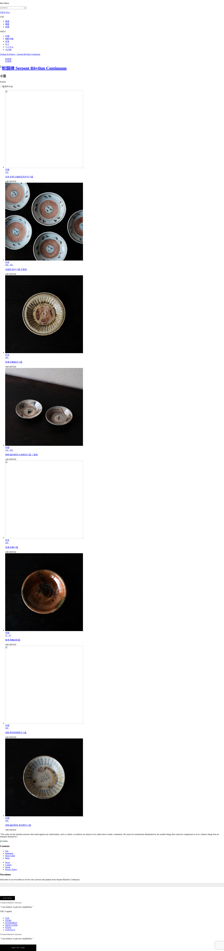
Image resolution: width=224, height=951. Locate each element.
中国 (7, 36)
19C (11, 265)
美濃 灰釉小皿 (11, 547)
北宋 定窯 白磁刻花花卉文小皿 (19, 177)
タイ (7, 44)
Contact (8, 865)
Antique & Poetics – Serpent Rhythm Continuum (20, 54)
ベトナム (9, 47)
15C (7, 450)
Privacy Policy (11, 869)
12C (7, 172)
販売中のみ (8, 86)
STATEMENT (11, 923)
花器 (7, 27)
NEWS (8, 927)
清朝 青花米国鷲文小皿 (15, 732)
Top (6, 851)
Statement (9, 853)
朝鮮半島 (9, 39)
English (8, 59)
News (7, 862)
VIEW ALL (5, 12)
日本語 (8, 61)
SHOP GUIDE (11, 925)
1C (6, 635)
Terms (7, 867)
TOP (7, 918)
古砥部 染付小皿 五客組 (16, 269)
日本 (7, 41)
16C (7, 357)
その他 (8, 50)
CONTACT (10, 930)
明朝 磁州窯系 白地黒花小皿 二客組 (21, 455)
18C (7, 265)
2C (10, 635)
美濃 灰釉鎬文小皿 (13, 362)
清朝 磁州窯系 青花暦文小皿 (18, 825)
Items (7, 858)
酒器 (7, 24)
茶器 (7, 21)
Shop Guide (10, 856)
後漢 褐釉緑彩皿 (12, 640)
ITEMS (8, 920)
